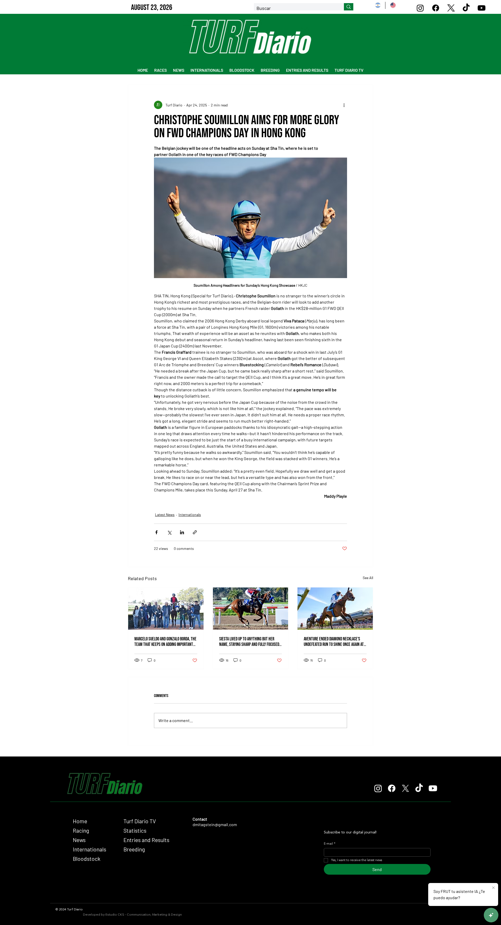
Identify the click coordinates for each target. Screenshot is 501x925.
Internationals (189, 514)
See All (368, 577)
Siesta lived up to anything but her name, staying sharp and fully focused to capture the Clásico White (249, 641)
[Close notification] (493, 888)
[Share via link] (194, 532)
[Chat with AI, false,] (491, 915)
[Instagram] (420, 8)
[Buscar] (348, 6)
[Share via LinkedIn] (182, 532)
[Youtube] (481, 8)
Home (80, 821)
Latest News (165, 514)
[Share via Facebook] (156, 532)
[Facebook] (435, 8)
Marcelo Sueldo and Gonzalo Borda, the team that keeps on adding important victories (165, 641)
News (79, 840)
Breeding (134, 849)
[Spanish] (378, 5)
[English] (392, 5)
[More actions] (344, 105)
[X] (451, 8)
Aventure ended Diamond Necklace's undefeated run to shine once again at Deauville (334, 641)
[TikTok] (466, 8)
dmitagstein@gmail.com (215, 824)
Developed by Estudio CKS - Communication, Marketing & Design (132, 914)
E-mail (329, 843)
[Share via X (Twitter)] (169, 532)
